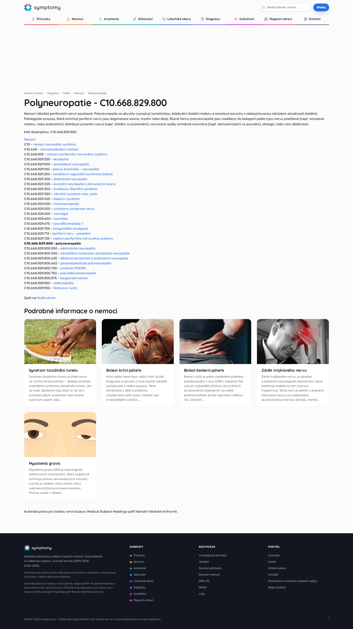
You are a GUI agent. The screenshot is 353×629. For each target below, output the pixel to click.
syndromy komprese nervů (74, 209)
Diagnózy (213, 19)
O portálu (274, 555)
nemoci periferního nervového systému (77, 154)
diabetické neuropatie (70, 179)
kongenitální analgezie (70, 229)
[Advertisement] (176, 56)
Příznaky (43, 19)
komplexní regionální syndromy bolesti (83, 174)
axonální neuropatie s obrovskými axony (84, 184)
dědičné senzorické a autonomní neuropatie (94, 258)
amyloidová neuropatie (71, 164)
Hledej (321, 7)
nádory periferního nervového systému (83, 238)
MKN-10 (204, 581)
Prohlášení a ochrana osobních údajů (292, 581)
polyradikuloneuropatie (78, 273)
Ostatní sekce (277, 568)
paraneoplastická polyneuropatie (85, 263)
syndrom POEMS (73, 268)
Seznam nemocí (209, 574)
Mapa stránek (277, 587)
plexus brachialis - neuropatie (76, 169)
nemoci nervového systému (54, 144)
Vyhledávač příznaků (212, 555)
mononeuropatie (66, 204)
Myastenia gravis (44, 463)
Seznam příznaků (210, 568)
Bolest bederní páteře (204, 370)
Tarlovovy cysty (65, 288)
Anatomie (111, 19)
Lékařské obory (179, 19)
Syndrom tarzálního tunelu (53, 370)
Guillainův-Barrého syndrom (75, 189)
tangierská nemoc (74, 278)
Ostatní (314, 19)
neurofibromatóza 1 (68, 224)
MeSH (66, 93)
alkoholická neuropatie (78, 248)
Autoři (272, 562)
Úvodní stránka (33, 93)
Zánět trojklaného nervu (284, 370)
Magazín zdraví (280, 19)
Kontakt (273, 574)
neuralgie (61, 214)
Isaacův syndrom (66, 199)
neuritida (61, 219)
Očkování (145, 19)
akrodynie (61, 159)
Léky (202, 594)
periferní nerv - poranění (71, 233)
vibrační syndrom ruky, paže (75, 194)
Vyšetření (246, 19)
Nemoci (77, 19)
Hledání (204, 562)
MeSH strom (46, 298)
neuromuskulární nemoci (59, 149)
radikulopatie (63, 283)
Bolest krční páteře (123, 370)
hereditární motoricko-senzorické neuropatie (95, 253)
